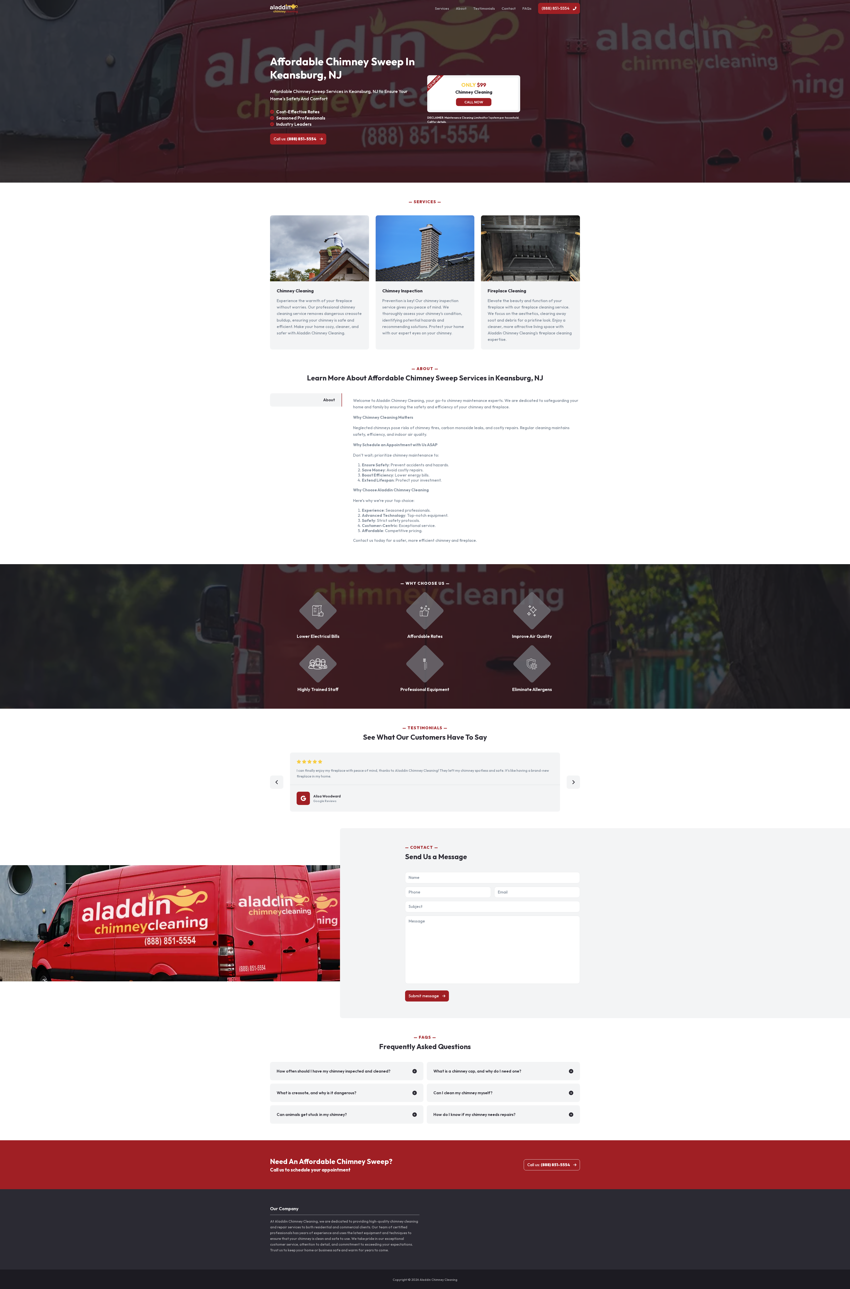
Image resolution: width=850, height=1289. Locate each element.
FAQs (526, 8)
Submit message (424, 995)
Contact (509, 8)
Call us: (295, 138)
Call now (473, 102)
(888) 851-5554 (556, 8)
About (461, 8)
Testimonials (484, 8)
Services (442, 8)
